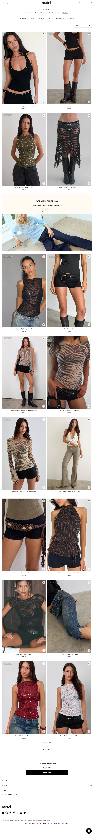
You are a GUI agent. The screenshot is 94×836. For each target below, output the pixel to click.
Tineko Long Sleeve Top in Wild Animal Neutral (24, 491)
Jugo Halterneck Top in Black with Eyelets (24, 106)
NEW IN (50, 18)
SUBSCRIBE (47, 772)
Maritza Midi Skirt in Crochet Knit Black (69, 187)
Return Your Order (9, 795)
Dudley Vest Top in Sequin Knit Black (24, 329)
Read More (65, 12)
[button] (43, 34)
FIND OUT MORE (47, 209)
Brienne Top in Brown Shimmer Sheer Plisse (69, 573)
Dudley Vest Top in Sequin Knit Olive (24, 187)
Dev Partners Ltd (48, 820)
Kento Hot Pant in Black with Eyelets (69, 106)
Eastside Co (24, 820)
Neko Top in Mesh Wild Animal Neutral (69, 410)
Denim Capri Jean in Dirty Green (69, 654)
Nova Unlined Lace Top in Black (24, 654)
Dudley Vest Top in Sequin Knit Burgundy (24, 736)
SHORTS (32, 18)
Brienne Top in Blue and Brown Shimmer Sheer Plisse (24, 410)
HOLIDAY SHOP (71, 18)
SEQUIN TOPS (22, 18)
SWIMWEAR (41, 18)
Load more (47, 749)
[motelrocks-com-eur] (46, 3)
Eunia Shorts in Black (69, 329)
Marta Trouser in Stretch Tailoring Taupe (69, 491)
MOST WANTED (60, 18)
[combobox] (7, 3)
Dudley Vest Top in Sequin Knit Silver (69, 736)
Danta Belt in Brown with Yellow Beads (24, 573)
